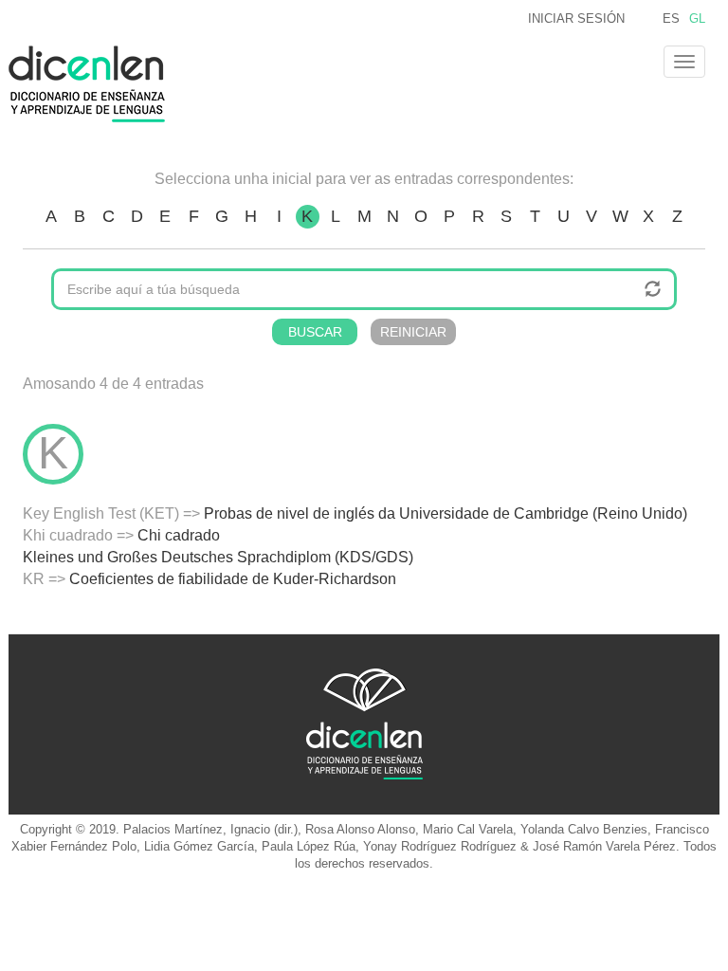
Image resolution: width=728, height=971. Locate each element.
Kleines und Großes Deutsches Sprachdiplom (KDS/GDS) (218, 557)
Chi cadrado (178, 535)
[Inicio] (94, 84)
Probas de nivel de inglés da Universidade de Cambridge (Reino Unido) (445, 513)
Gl (697, 18)
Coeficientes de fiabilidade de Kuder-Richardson (232, 579)
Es (671, 18)
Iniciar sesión (576, 18)
